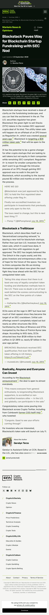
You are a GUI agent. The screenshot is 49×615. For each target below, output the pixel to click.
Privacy (25, 578)
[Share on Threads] (14, 102)
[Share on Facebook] (24, 102)
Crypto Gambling (12, 564)
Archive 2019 (13, 17)
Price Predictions (12, 518)
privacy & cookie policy (26, 605)
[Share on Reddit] (19, 102)
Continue (24, 610)
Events (8, 550)
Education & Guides (13, 541)
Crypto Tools (10, 531)
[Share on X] (9, 102)
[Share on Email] (33, 102)
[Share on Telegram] (28, 102)
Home (4, 17)
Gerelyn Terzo (18, 63)
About (8, 578)
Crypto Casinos (12, 560)
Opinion (9, 507)
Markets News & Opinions (11, 29)
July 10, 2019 (37, 221)
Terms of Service (36, 578)
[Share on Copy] (38, 102)
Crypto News (11, 503)
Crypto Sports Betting (14, 568)
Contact (16, 578)
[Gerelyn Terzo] (7, 441)
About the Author (20, 440)
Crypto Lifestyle (12, 545)
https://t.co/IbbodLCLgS (17, 357)
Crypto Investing (12, 526)
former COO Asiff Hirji (29, 412)
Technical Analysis (13, 522)
